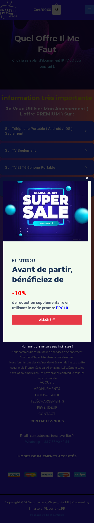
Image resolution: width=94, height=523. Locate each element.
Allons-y (47, 320)
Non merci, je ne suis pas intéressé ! (47, 346)
